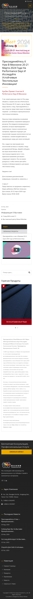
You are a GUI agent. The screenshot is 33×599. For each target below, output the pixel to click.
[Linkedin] (6, 481)
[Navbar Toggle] (30, 6)
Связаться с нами (7, 427)
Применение (8, 576)
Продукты (7, 573)
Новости (18, 21)
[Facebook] (2, 481)
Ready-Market (23, 596)
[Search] (29, 272)
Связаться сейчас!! (16, 452)
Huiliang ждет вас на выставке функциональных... (11, 530)
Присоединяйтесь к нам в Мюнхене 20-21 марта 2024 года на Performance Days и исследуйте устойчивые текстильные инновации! (16, 26)
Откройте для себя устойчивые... (12, 547)
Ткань (13, 424)
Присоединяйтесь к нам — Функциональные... (10, 520)
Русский (29, 1)
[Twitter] (4, 481)
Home (13, 21)
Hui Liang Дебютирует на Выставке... (13, 539)
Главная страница (9, 566)
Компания (7, 569)
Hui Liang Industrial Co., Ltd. (20, 593)
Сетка (16, 424)
